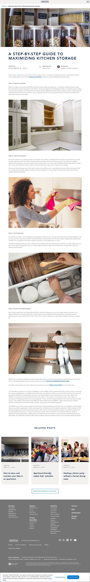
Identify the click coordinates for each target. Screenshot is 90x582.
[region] (45, 577)
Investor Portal (74, 517)
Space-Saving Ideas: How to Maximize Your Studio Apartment (39, 557)
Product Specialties (33, 519)
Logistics (32, 526)
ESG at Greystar (55, 514)
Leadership (54, 510)
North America (34, 508)
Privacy (10, 545)
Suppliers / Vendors (54, 519)
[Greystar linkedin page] (67, 540)
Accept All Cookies (73, 577)
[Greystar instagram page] (60, 540)
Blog (4, 6)
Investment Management (12, 509)
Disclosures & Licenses (35, 545)
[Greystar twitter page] (64, 540)
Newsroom (54, 512)
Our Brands (54, 508)
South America (34, 514)
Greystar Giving (55, 516)
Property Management (12, 512)
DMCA (46, 545)
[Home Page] (13, 540)
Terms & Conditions (20, 545)
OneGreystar (76, 513)
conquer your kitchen (35, 77)
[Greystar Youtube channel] (75, 540)
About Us (54, 506)
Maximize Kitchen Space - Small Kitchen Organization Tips (60, 559)
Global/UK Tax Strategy (54, 523)
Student (32, 524)
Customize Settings (60, 577)
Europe (32, 510)
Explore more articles (55, 385)
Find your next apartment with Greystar (57, 381)
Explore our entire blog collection (44, 491)
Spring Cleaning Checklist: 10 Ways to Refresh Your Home (25, 559)
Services (12, 506)
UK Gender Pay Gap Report (55, 527)
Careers (74, 506)
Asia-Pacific (33, 512)
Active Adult (33, 522)
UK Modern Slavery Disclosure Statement (55, 531)
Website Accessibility (14, 548)
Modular (32, 528)
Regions (32, 506)
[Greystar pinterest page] (71, 540)
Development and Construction (13, 516)
